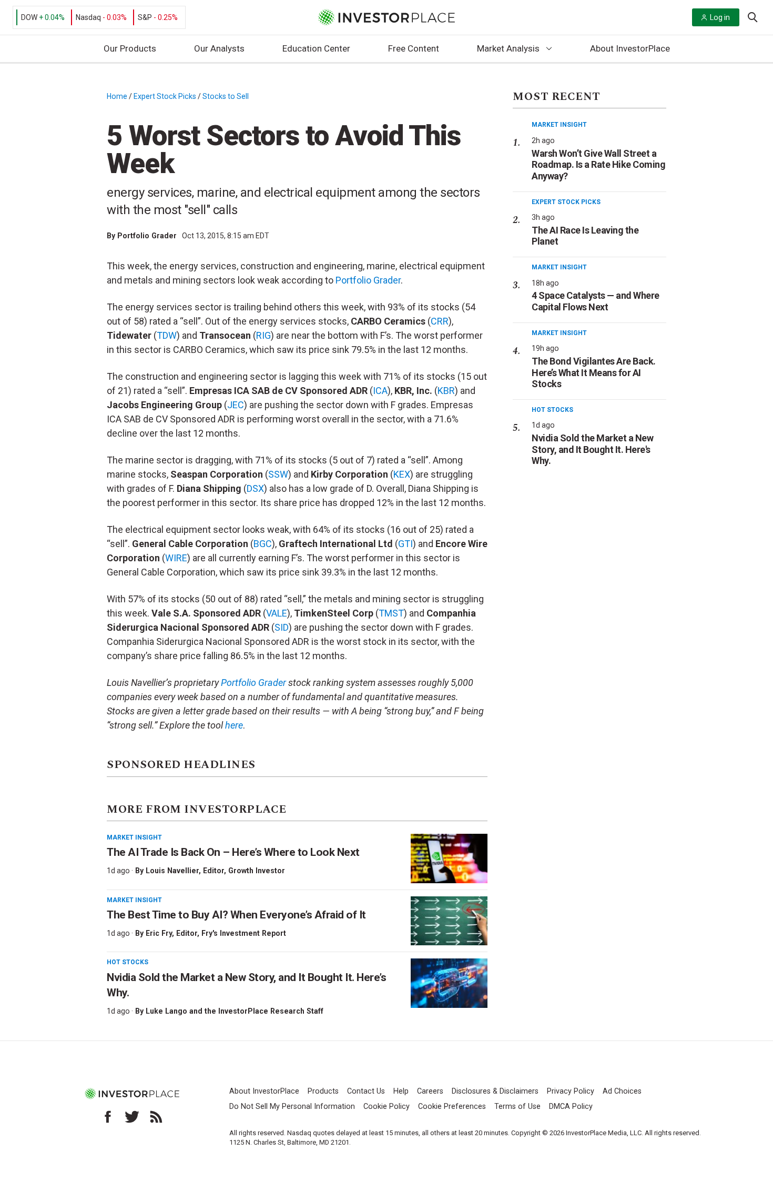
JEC (235, 404)
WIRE (176, 557)
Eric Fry (159, 933)
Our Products (130, 48)
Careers (430, 1091)
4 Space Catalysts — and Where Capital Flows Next (595, 301)
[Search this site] (752, 16)
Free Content (413, 48)
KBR (446, 390)
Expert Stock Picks (165, 96)
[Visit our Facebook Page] (108, 1117)
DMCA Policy (571, 1106)
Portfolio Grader (147, 235)
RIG (263, 335)
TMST (391, 613)
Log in (720, 17)
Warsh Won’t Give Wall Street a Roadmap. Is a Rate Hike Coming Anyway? (598, 164)
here (234, 725)
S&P (145, 17)
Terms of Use (517, 1106)
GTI (405, 543)
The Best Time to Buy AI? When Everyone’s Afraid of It (236, 914)
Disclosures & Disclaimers (495, 1091)
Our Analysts (219, 48)
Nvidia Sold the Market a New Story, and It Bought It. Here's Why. (592, 449)
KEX (401, 474)
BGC (262, 543)
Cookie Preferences (452, 1106)
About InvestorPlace (630, 48)
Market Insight (134, 837)
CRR (440, 321)
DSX (255, 488)
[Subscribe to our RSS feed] (156, 1117)
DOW (29, 17)
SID (281, 627)
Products (323, 1091)
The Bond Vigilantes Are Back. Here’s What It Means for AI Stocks (594, 372)
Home (117, 96)
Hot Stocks (127, 962)
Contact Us (366, 1091)
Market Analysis (508, 48)
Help (401, 1091)
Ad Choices (622, 1091)
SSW (278, 474)
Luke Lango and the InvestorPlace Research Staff (234, 1011)
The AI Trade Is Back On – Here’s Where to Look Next (233, 852)
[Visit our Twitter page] (132, 1117)
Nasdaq (88, 17)
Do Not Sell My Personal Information (292, 1106)
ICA (380, 390)
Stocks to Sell (225, 96)
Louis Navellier (172, 870)
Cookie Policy (386, 1106)
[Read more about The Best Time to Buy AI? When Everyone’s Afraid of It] (449, 921)
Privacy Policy (570, 1091)
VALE (276, 613)
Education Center (316, 48)
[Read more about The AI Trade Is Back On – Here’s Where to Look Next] (449, 858)
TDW (167, 335)
